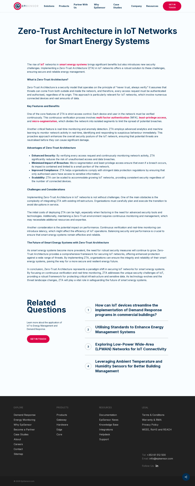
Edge (59, 429)
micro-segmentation (44, 121)
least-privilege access (152, 117)
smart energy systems (73, 64)
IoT (42, 64)
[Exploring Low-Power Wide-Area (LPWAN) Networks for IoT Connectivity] (126, 346)
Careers (18, 444)
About (17, 439)
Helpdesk (104, 434)
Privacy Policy (150, 424)
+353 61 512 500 (156, 454)
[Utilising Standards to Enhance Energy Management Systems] (126, 329)
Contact (18, 449)
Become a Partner (24, 429)
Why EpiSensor (23, 424)
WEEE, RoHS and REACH (157, 429)
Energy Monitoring (24, 419)
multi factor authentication (112, 117)
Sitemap (18, 453)
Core (59, 434)
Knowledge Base (108, 424)
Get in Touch (172, 6)
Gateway (62, 419)
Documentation (108, 414)
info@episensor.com (161, 458)
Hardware (62, 424)
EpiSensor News (108, 419)
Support (104, 439)
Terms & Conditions (153, 414)
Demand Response (24, 414)
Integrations (106, 429)
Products (62, 414)
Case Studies (21, 434)
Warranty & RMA (152, 419)
